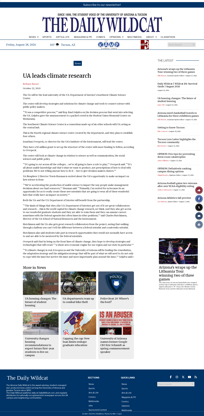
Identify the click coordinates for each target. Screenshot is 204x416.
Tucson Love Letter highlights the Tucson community (177, 141)
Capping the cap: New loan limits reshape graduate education (76, 342)
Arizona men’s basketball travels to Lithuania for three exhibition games (178, 114)
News (32, 37)
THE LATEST (166, 60)
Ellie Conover (163, 131)
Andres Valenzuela (165, 190)
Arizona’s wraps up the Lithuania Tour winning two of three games (176, 70)
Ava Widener (162, 202)
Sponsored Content (98, 410)
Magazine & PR (83, 37)
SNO (114, 414)
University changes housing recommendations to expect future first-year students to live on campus (39, 347)
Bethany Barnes (31, 83)
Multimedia (134, 37)
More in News (34, 268)
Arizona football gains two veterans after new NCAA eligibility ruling (177, 184)
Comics (100, 37)
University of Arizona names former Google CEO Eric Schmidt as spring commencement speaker (115, 345)
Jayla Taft (161, 105)
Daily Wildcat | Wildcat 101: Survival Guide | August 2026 (177, 85)
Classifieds (168, 37)
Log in (119, 414)
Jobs (91, 405)
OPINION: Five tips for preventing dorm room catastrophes (176, 155)
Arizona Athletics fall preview (174, 197)
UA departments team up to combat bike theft (78, 300)
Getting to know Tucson (171, 127)
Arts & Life (63, 37)
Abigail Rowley (163, 175)
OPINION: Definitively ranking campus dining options (174, 170)
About (150, 37)
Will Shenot (162, 76)
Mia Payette (162, 146)
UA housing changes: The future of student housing (40, 302)
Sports (46, 37)
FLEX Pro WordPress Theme (99, 414)
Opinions (115, 37)
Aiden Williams (163, 160)
